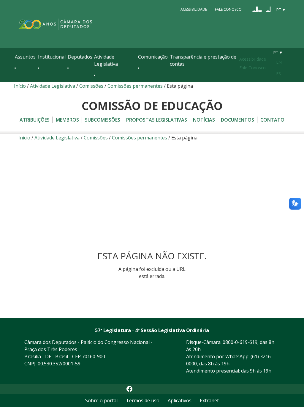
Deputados (80, 57)
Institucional (52, 57)
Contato (272, 120)
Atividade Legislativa (106, 60)
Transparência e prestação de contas (203, 60)
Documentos (237, 120)
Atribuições (35, 120)
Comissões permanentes (135, 86)
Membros (67, 120)
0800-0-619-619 (240, 342)
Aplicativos (179, 400)
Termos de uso (142, 400)
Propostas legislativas (156, 120)
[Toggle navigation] (18, 80)
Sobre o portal (101, 400)
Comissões (91, 86)
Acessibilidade (193, 9)
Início (20, 86)
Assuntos (25, 57)
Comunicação (153, 57)
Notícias (204, 120)
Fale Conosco (228, 9)
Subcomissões (102, 120)
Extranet (209, 400)
